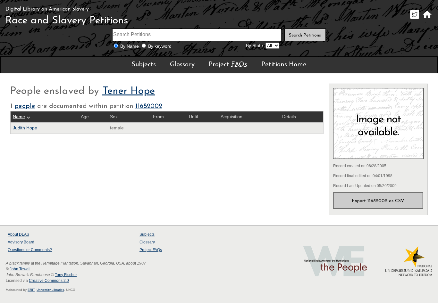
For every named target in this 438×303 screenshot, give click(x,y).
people (24, 106)
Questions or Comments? (30, 250)
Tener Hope (128, 91)
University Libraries (50, 289)
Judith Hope (25, 128)
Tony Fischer (66, 275)
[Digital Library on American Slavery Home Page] (427, 18)
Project (228, 64)
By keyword (160, 46)
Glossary (182, 64)
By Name (129, 46)
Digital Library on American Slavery (47, 9)
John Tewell (20, 269)
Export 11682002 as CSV (378, 201)
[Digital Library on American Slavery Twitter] (414, 18)
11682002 (148, 106)
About (18, 234)
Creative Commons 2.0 (49, 280)
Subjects (143, 64)
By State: (255, 45)
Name (19, 116)
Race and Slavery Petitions (66, 21)
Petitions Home (284, 64)
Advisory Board (21, 242)
